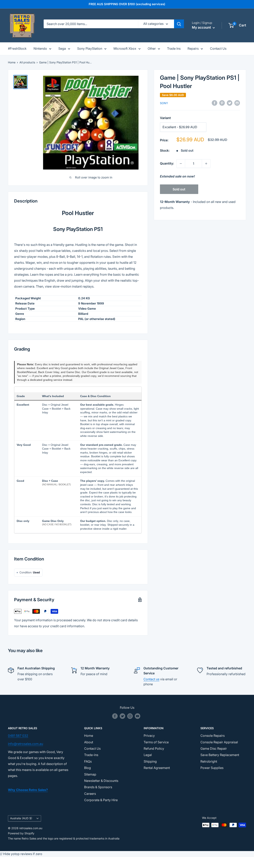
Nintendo (40, 48)
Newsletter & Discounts (101, 781)
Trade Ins (174, 48)
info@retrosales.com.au (25, 744)
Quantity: (167, 163)
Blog (87, 768)
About (88, 742)
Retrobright (208, 761)
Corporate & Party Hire (101, 800)
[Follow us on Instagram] (130, 716)
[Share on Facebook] (214, 103)
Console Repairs (212, 736)
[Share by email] (237, 103)
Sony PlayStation (89, 48)
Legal (148, 755)
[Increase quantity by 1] (206, 163)
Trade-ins (91, 755)
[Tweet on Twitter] (229, 103)
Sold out (179, 189)
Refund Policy (154, 748)
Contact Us (218, 48)
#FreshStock (17, 48)
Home (11, 62)
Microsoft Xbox (125, 48)
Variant (165, 118)
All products (27, 62)
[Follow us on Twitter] (122, 716)
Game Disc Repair (213, 748)
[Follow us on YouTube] (137, 716)
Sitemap (90, 774)
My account (202, 27)
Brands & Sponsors (98, 787)
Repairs (193, 48)
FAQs (88, 761)
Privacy (149, 736)
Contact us (151, 679)
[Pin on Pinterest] (222, 103)
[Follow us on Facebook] (115, 716)
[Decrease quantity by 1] (181, 163)
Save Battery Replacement (219, 755)
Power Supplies (211, 768)
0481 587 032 (18, 736)
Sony (164, 103)
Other (152, 48)
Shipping (150, 761)
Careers (90, 794)
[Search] (179, 23)
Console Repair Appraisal (219, 742)
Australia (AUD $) (21, 818)
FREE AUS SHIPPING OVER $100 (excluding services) (127, 4)
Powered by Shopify (21, 833)
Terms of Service (156, 742)
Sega (62, 48)
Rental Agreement (157, 768)
